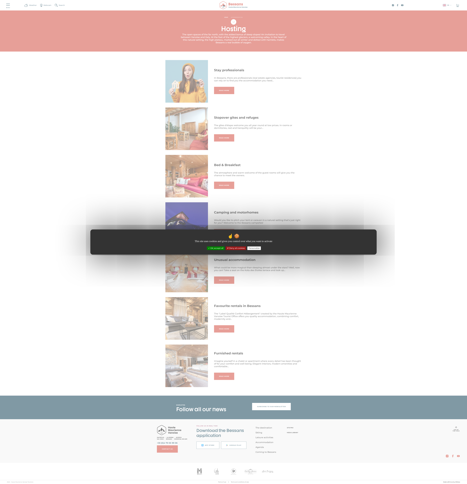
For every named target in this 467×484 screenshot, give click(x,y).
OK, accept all (216, 248)
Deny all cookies (237, 248)
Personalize (254, 248)
